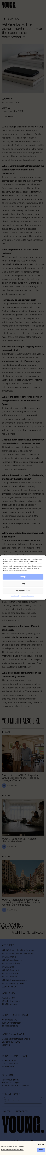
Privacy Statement (27, 596)
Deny (23, 584)
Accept (23, 577)
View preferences (23, 591)
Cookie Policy (15, 596)
